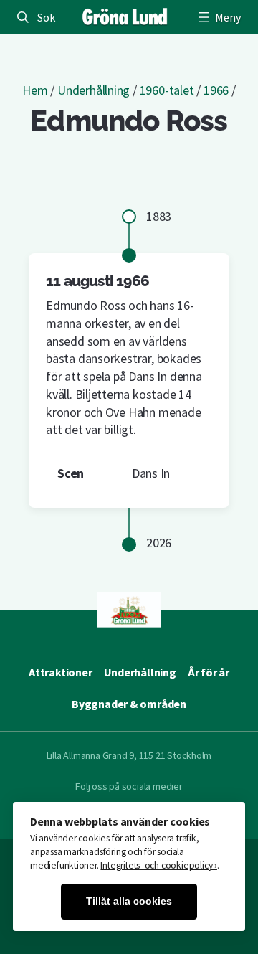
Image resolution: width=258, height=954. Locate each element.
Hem (34, 90)
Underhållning (93, 90)
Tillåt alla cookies (129, 901)
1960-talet (167, 90)
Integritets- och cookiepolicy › (158, 865)
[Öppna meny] (217, 17)
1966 (216, 90)
